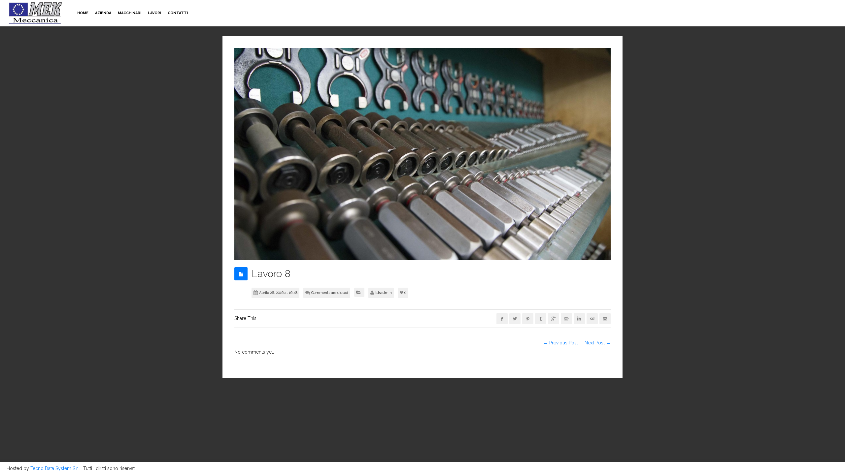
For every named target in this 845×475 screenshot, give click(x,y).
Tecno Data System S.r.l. (55, 468)
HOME (82, 13)
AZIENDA (103, 13)
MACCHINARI (129, 13)
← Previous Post (560, 342)
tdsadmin (383, 293)
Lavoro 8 (271, 273)
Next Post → (598, 342)
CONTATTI (178, 13)
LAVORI (154, 13)
